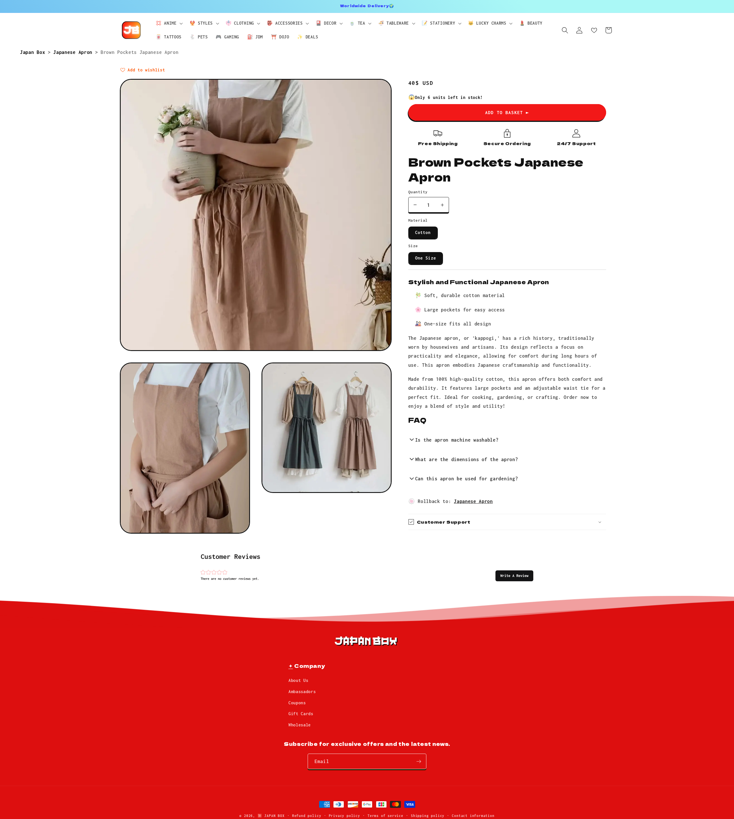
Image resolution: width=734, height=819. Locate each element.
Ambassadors (302, 691)
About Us (298, 680)
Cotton (423, 232)
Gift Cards (300, 713)
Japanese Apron (74, 52)
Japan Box (34, 52)
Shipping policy (427, 816)
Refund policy (306, 816)
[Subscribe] (418, 761)
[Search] (565, 30)
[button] (514, 575)
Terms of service (385, 816)
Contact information (473, 816)
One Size (425, 258)
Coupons (297, 702)
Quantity (418, 192)
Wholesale (299, 725)
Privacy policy (344, 816)
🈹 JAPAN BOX (271, 816)
